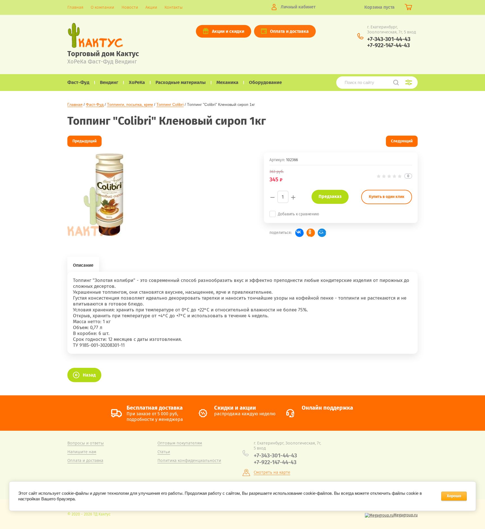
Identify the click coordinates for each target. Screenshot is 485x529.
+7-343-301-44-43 (388, 39)
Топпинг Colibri (170, 104)
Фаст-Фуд (95, 104)
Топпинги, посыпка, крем (130, 104)
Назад (89, 375)
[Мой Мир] (322, 233)
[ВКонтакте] (299, 233)
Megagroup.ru (406, 515)
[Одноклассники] (310, 233)
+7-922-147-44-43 (388, 45)
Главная (75, 104)
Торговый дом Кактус (103, 54)
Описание (83, 265)
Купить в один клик (386, 196)
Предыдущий (84, 141)
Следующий (402, 141)
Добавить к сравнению (298, 214)
